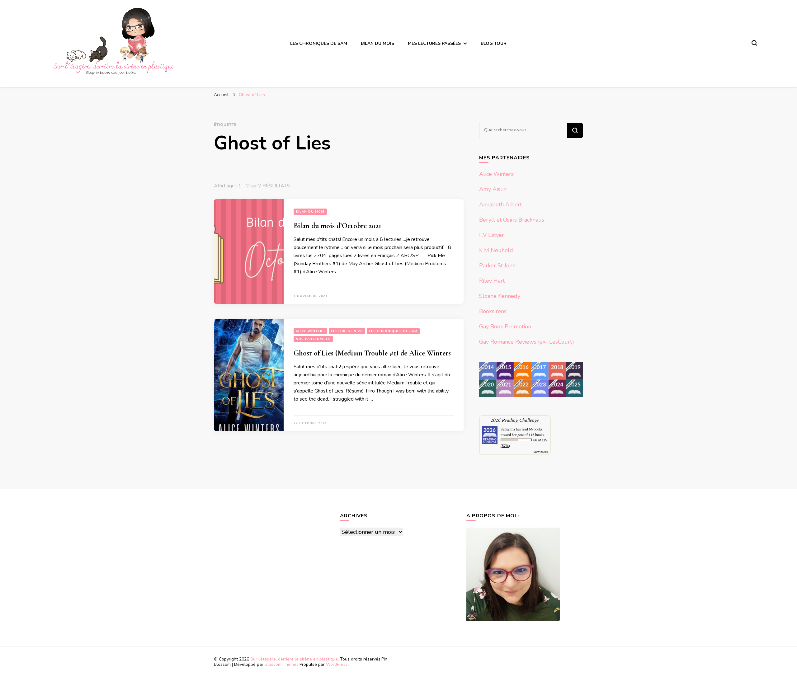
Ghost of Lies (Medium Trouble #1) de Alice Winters (372, 353)
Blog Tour (494, 43)
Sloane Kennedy (499, 296)
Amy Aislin (493, 189)
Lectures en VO (347, 331)
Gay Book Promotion (505, 326)
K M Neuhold (496, 250)
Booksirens (493, 311)
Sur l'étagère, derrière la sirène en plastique (294, 659)
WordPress (337, 664)
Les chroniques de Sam (318, 43)
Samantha (508, 428)
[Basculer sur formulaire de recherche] (754, 43)
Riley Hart (492, 280)
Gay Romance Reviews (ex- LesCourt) (526, 342)
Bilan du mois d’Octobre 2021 (337, 225)
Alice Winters (310, 331)
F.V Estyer (491, 235)
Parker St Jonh (497, 265)
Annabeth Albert (500, 204)
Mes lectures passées (434, 43)
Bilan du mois (377, 43)
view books (541, 451)
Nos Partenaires (313, 339)
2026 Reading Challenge (515, 419)
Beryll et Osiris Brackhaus (511, 219)
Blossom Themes (282, 664)
